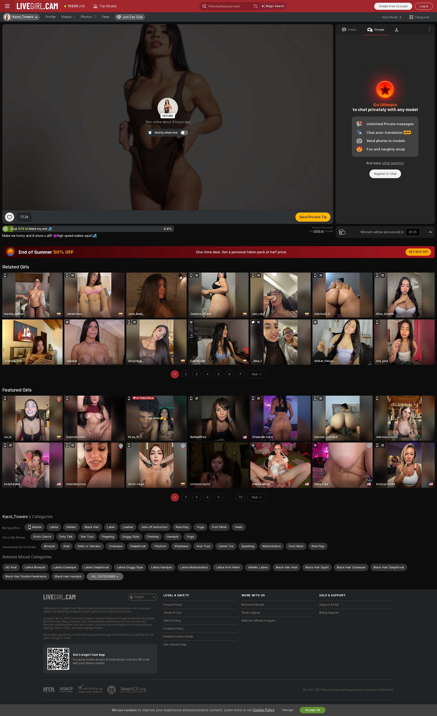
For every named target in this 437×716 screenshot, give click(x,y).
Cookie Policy (263, 710)
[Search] (255, 6)
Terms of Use (172, 612)
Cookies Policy (173, 628)
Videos (68, 17)
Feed (105, 17)
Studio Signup (250, 612)
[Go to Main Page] (37, 6)
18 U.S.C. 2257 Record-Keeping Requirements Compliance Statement (347, 689)
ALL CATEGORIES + (105, 576)
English (139, 597)
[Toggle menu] (7, 6)
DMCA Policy (172, 620)
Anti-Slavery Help (174, 644)
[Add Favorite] (9, 217)
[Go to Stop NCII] (133, 690)
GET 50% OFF (418, 251)
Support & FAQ (329, 604)
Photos (88, 17)
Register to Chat (385, 173)
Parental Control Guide (178, 636)
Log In (424, 6)
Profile (50, 17)
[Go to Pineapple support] (112, 690)
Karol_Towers (15, 516)
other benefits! (393, 163)
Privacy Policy (172, 604)
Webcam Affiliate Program (258, 620)
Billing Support (329, 612)
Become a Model (252, 604)
